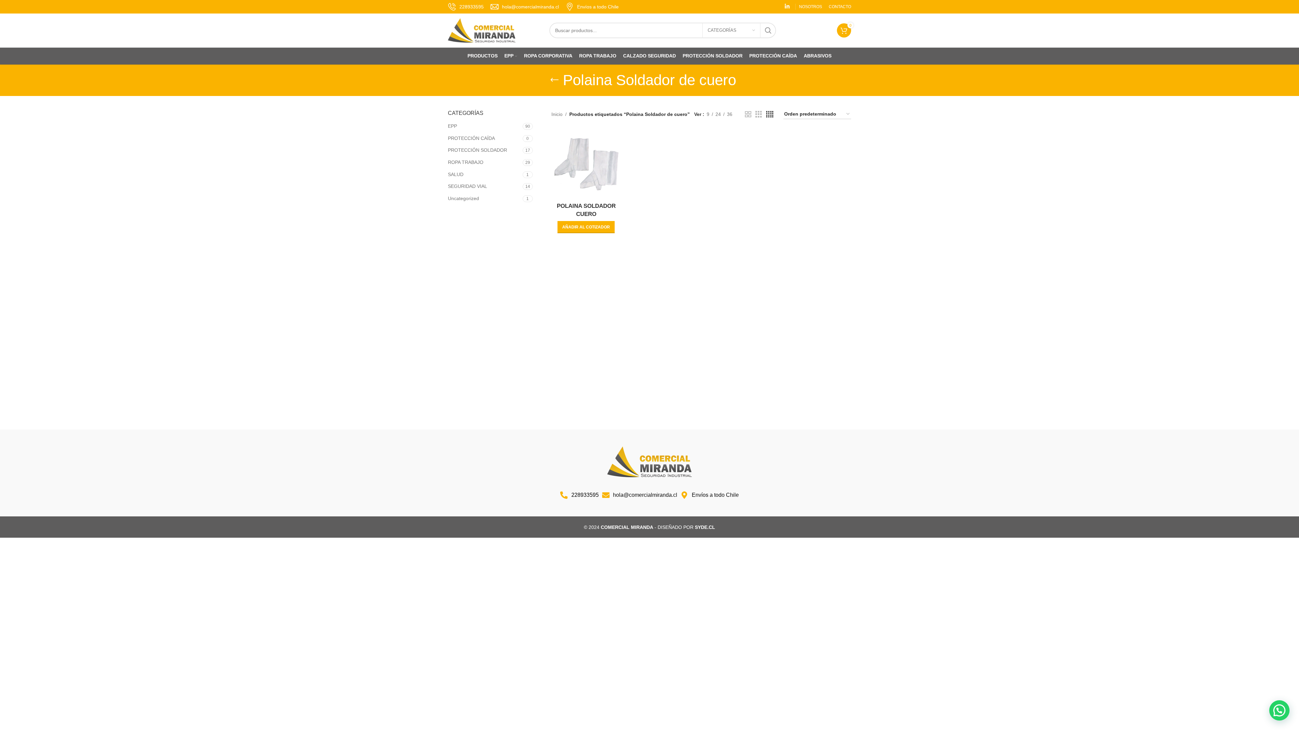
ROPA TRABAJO (465, 162)
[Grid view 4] (769, 114)
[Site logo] (482, 30)
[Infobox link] (466, 7)
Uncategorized (463, 198)
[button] (586, 227)
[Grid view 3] (758, 114)
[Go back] (554, 80)
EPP (452, 126)
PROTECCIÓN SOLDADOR (477, 150)
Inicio (557, 114)
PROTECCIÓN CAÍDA (471, 138)
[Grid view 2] (748, 114)
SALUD (455, 174)
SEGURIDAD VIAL (467, 186)
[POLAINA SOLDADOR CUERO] (586, 164)
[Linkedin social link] (787, 6)
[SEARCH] (768, 30)
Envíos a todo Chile (598, 6)
